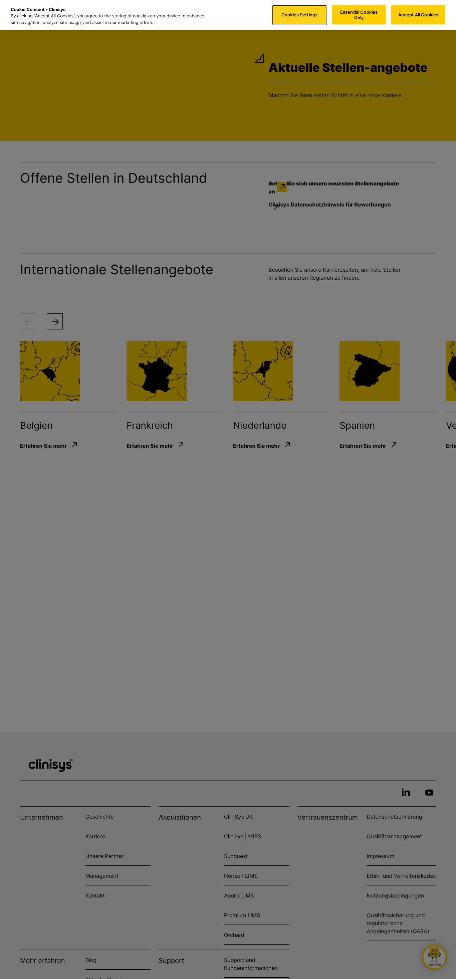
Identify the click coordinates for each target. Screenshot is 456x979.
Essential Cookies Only (359, 14)
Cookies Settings (299, 14)
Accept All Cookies (418, 14)
